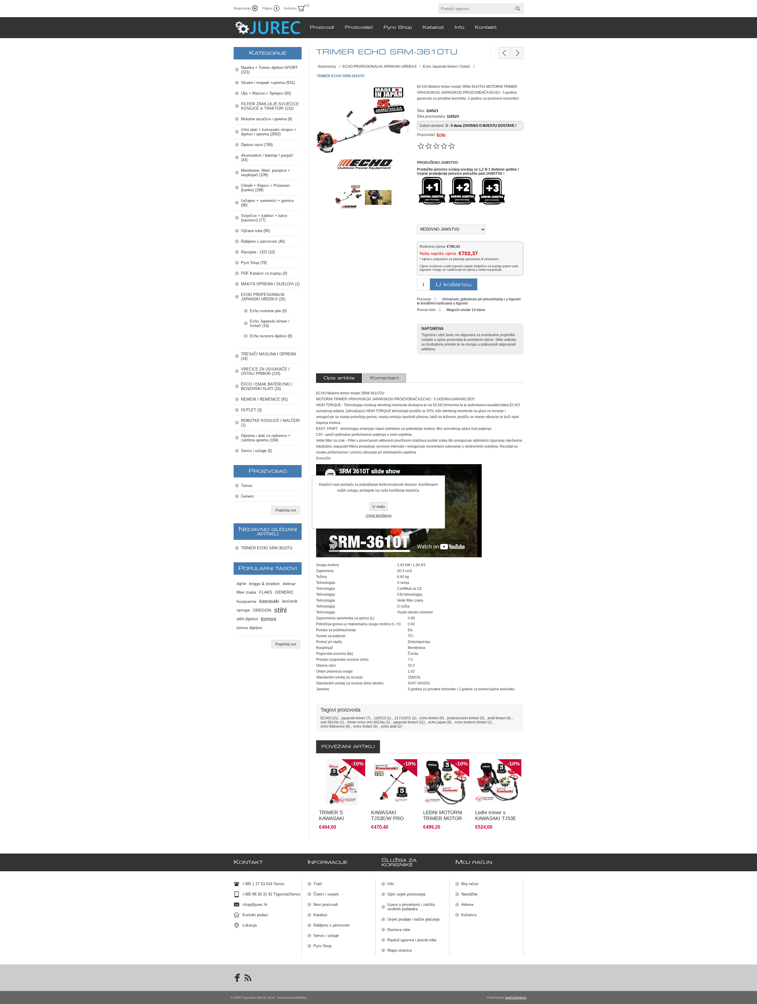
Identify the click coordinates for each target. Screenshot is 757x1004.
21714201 (402, 718)
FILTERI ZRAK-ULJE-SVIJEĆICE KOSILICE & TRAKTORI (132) (270, 106)
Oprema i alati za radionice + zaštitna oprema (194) (265, 437)
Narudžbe (469, 894)
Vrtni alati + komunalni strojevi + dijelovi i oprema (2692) (269, 131)
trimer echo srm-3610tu (366, 722)
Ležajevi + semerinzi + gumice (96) (267, 202)
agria (241, 583)
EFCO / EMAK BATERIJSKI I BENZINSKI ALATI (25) (266, 386)
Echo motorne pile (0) (268, 311)
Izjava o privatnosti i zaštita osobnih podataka (411, 906)
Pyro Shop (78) (254, 262)
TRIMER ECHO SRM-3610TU (266, 548)
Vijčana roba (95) (255, 231)
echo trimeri (429, 718)
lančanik (289, 601)
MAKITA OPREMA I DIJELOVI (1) (270, 284)
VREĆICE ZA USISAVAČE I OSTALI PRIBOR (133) (265, 371)
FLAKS (265, 592)
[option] (342, 794)
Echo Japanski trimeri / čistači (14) (269, 323)
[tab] (339, 378)
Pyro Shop (322, 946)
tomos (268, 619)
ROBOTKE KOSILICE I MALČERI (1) (270, 422)
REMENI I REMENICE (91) (264, 399)
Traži (317, 884)
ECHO (326, 718)
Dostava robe (398, 929)
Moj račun (469, 884)
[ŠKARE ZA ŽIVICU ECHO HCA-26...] (504, 53)
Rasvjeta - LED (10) (258, 252)
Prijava (267, 8)
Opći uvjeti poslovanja (406, 894)
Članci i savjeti (326, 894)
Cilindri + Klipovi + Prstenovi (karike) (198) (265, 187)
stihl (280, 610)
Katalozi (320, 915)
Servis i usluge (326, 935)
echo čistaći (362, 726)
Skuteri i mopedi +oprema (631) (268, 82)
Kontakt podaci (255, 915)
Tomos (247, 485)
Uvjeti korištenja (379, 516)
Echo (441, 135)
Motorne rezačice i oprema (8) (266, 119)
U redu (378, 506)
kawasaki (269, 601)
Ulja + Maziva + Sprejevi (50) (266, 93)
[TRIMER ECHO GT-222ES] (517, 53)
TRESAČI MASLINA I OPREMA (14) (268, 356)
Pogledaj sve (285, 510)
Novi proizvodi (325, 904)
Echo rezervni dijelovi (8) (271, 336)
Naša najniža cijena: (438, 253)
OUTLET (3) (251, 410)
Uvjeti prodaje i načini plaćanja (413, 919)
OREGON (262, 610)
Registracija (242, 8)
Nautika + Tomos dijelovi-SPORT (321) (269, 69)
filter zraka (246, 592)
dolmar (289, 583)
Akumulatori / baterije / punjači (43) (267, 157)
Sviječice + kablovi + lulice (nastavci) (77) (264, 217)
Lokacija (249, 925)
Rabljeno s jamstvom (331, 925)
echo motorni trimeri (471, 722)
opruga (243, 610)
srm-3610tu (330, 722)
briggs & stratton (264, 583)
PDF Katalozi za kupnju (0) (264, 273)
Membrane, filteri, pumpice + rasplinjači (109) (265, 172)
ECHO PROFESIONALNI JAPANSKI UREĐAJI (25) (263, 296)
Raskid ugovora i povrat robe (411, 940)
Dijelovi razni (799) (257, 144)
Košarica (468, 915)
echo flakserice (333, 726)
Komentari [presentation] (384, 378)
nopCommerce (515, 997)
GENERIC (284, 592)
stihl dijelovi (247, 619)
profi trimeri (497, 718)
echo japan (437, 722)
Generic (247, 496)
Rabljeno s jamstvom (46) (263, 241)
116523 (380, 718)
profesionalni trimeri (463, 718)
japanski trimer (353, 718)
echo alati (389, 726)
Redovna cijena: (433, 246)
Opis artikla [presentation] (339, 378)
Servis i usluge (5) (256, 450)
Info (390, 884)
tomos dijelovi (249, 628)
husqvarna (246, 601)
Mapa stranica (399, 950)
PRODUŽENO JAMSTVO (437, 163)
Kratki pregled (325, 816)
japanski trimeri (405, 722)
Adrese (467, 904)
